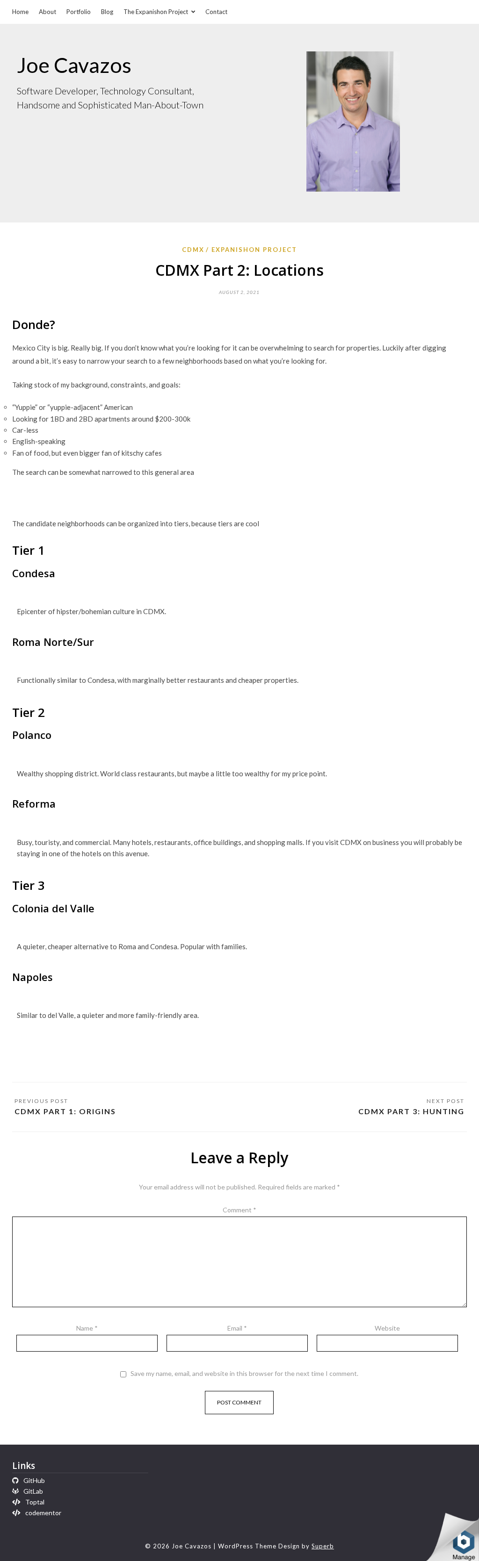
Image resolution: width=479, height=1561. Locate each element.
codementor (43, 1513)
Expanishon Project (254, 249)
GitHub (34, 1480)
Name (87, 1328)
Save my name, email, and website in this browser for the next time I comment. (244, 1373)
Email (237, 1328)
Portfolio (78, 11)
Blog (107, 11)
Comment (239, 1210)
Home (20, 11)
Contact (216, 11)
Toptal (34, 1502)
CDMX (193, 249)
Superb (323, 1546)
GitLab (33, 1491)
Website (387, 1328)
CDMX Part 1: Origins (65, 1111)
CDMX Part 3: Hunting (411, 1111)
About (47, 11)
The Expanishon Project (155, 11)
